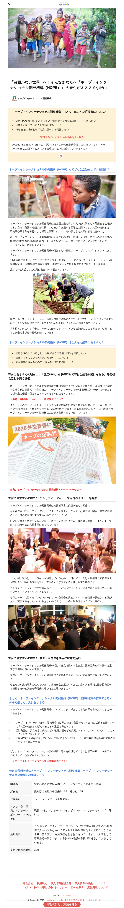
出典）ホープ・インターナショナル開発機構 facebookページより (46, 489)
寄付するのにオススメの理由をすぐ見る (62, 137)
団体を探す (77, 887)
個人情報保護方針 (61, 883)
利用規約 (42, 883)
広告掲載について (97, 887)
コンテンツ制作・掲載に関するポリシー (44, 887)
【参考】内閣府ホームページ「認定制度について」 (38, 399)
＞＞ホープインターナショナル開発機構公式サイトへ (39, 761)
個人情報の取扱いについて (90, 883)
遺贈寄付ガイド (72, 895)
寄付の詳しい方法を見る (62, 904)
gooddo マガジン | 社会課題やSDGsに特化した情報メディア (73, 900)
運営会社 (28, 883)
